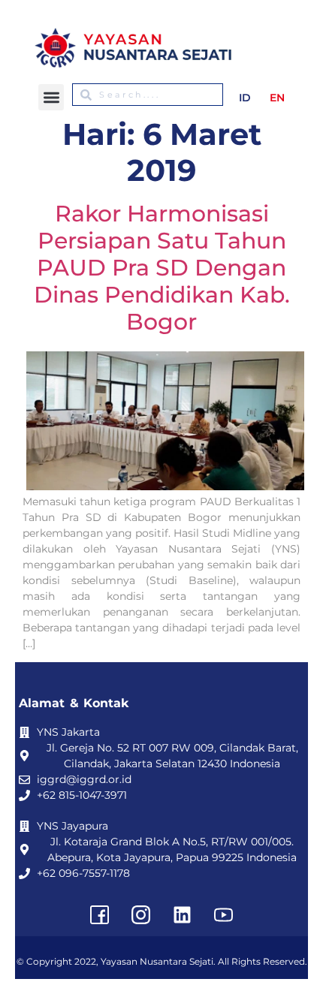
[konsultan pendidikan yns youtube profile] (224, 915)
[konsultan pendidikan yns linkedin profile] (182, 915)
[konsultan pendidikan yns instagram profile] (141, 915)
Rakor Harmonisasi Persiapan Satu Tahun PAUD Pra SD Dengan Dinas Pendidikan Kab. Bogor (162, 268)
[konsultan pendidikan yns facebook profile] (100, 915)
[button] (51, 97)
